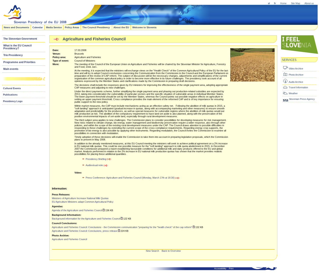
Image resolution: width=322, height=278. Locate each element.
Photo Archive (296, 74)
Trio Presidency (13, 55)
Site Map (295, 3)
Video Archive (296, 68)
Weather (293, 93)
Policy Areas (72, 27)
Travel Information (298, 87)
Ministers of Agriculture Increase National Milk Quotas (80, 198)
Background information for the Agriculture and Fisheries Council (86, 218)
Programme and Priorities (19, 62)
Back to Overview (171, 251)
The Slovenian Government (20, 38)
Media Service (54, 27)
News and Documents (16, 27)
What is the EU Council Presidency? (17, 47)
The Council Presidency (96, 27)
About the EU (121, 27)
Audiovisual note (95, 165)
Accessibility (220, 268)
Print (231, 268)
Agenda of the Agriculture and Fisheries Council (77, 210)
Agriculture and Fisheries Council (69, 239)
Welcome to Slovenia (144, 27)
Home (283, 3)
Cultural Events (12, 88)
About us (309, 3)
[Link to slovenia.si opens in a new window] (299, 53)
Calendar (37, 27)
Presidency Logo (13, 101)
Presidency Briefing (96, 159)
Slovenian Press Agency (302, 99)
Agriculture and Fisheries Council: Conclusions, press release (84, 231)
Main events (10, 69)
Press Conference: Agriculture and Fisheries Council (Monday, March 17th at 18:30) (130, 177)
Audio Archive (296, 82)
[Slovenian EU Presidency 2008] (106, 23)
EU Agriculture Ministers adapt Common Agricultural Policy (82, 201)
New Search (152, 251)
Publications (10, 94)
